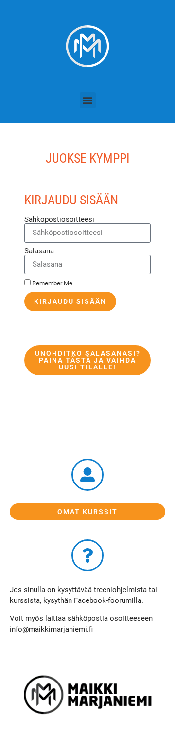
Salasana (39, 251)
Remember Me (51, 283)
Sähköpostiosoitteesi (59, 219)
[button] (88, 100)
